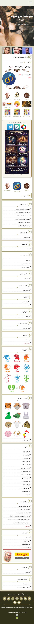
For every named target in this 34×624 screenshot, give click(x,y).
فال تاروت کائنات (26, 458)
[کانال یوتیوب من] (19, 602)
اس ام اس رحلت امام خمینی (24, 222)
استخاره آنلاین (27, 237)
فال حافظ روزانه (26, 541)
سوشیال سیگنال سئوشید (24, 506)
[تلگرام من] (25, 599)
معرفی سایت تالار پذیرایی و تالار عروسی (22, 523)
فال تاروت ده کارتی (26, 481)
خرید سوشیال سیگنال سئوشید (23, 513)
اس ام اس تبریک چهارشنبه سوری (23, 212)
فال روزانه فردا (26, 584)
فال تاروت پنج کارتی (25, 471)
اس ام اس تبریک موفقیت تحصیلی (23, 209)
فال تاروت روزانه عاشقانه (24, 488)
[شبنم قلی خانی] (7, 51)
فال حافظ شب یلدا (26, 544)
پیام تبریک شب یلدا (26, 547)
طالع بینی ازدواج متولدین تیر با (21, 17)
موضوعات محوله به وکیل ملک (24, 509)
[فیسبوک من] (21, 599)
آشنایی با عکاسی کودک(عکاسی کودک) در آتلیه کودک (18, 519)
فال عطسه (28, 572)
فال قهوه (28, 260)
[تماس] (12, 599)
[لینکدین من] (15, 602)
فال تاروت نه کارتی (26, 478)
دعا (29, 305)
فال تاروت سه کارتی (25, 465)
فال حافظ (28, 537)
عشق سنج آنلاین (26, 328)
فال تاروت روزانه (26, 451)
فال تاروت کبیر (26, 455)
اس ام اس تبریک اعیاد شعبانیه (23, 216)
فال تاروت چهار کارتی (25, 468)
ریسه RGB (27, 340)
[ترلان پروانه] (17, 51)
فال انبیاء (28, 249)
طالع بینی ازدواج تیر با (19, 57)
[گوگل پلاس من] (4, 599)
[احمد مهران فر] (27, 51)
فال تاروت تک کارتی (26, 461)
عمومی (22, 195)
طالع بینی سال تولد (26, 440)
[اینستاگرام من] (17, 599)
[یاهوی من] (29, 599)
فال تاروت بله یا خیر (26, 491)
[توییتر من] (8, 599)
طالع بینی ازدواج (26, 290)
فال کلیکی (28, 316)
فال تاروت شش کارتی (25, 475)
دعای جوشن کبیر (26, 302)
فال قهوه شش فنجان (25, 267)
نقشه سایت (10, 612)
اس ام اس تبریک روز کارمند (24, 226)
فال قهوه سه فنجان (26, 264)
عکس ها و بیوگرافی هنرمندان (23, 587)
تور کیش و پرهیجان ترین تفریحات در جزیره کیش (20, 516)
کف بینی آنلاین (27, 278)
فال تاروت (28, 494)
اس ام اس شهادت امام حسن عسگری (22, 219)
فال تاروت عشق (26, 484)
